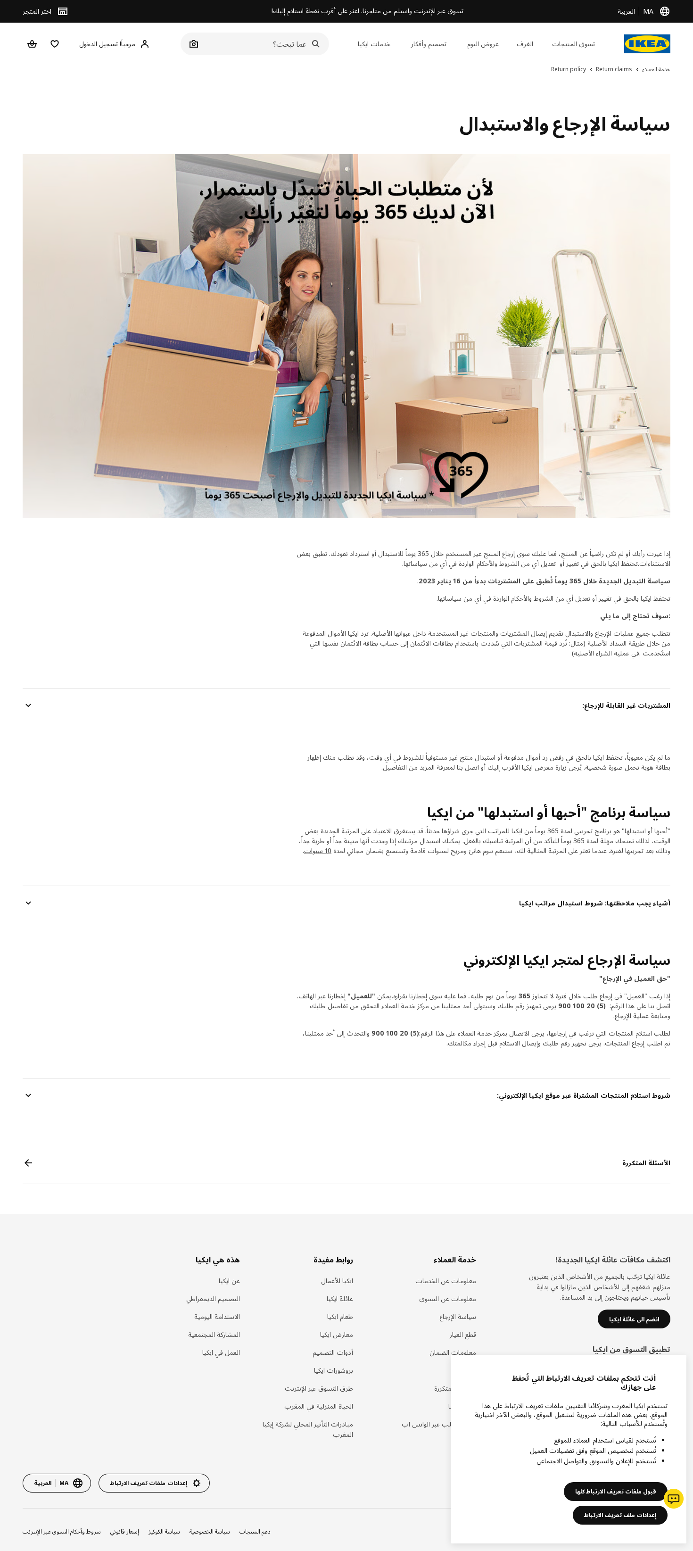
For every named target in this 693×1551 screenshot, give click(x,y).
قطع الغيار (463, 1334)
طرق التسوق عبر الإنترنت (319, 1388)
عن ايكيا (229, 1280)
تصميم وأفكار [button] (428, 43)
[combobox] (265, 44)
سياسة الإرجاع (457, 1316)
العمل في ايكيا (220, 1352)
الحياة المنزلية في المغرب (318, 1406)
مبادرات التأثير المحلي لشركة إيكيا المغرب (308, 1429)
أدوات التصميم (333, 1352)
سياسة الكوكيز (164, 1531)
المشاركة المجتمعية (213, 1334)
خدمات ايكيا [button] (374, 43)
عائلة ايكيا (340, 1298)
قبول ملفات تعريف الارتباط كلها (615, 1491)
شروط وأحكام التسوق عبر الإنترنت (62, 1531)
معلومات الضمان (452, 1352)
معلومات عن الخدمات (445, 1280)
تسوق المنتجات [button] (573, 43)
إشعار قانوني (124, 1531)
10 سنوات (317, 850)
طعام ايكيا (340, 1316)
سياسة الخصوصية (210, 1531)
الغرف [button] (525, 43)
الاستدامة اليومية (216, 1316)
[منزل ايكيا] (647, 43)
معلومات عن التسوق (447, 1298)
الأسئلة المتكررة (455, 1388)
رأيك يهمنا (462, 1406)
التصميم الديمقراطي (212, 1298)
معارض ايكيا (336, 1334)
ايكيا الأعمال (337, 1280)
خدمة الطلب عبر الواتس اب (439, 1423)
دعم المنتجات (255, 1531)
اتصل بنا (465, 1370)
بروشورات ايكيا (333, 1370)
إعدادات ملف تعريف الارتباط (620, 1515)
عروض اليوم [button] (483, 43)
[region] (568, 1449)
